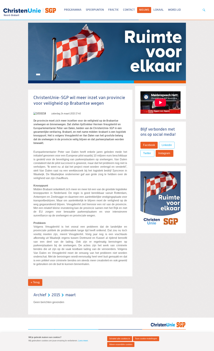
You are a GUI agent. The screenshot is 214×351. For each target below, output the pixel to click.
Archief (39, 295)
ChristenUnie (11, 9)
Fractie (113, 10)
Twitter (147, 153)
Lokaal (158, 10)
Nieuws (144, 10)
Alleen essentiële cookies (120, 344)
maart (70, 295)
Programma (72, 10)
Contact (129, 10)
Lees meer (83, 340)
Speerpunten (95, 10)
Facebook (149, 145)
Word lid (174, 10)
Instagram (164, 153)
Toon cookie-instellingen (146, 338)
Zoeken (204, 10)
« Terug (35, 282)
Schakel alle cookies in (119, 338)
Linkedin (167, 145)
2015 (56, 295)
